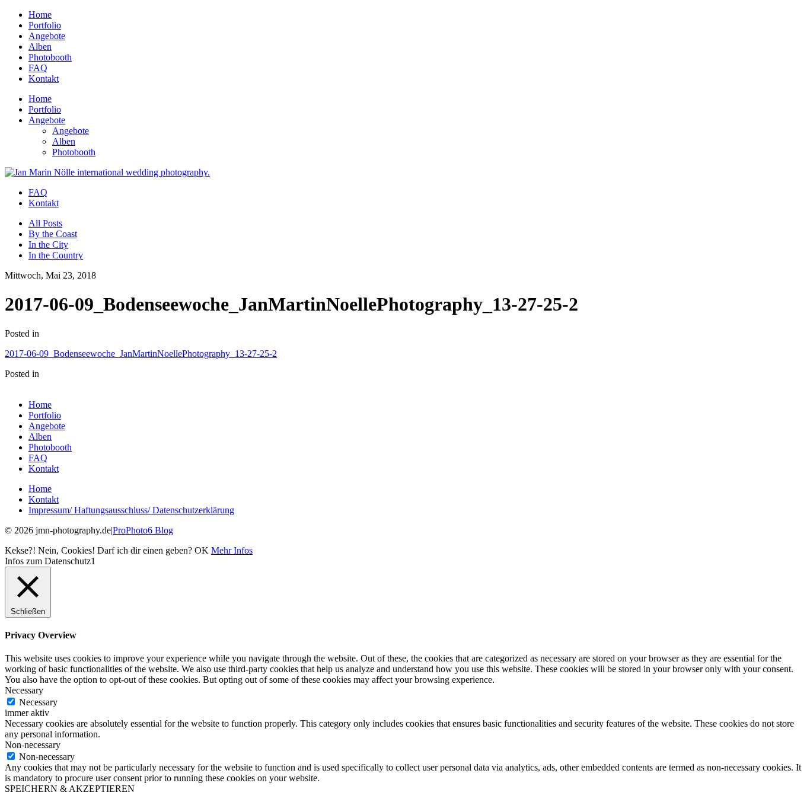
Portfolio (44, 25)
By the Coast (52, 234)
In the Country (55, 255)
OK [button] (201, 550)
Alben (40, 46)
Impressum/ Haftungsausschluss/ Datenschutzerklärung (131, 510)
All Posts (45, 223)
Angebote (46, 36)
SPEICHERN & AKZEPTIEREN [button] (70, 789)
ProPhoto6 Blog (143, 530)
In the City (48, 244)
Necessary (38, 702)
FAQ (37, 68)
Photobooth (50, 57)
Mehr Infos (232, 550)
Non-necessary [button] (32, 745)
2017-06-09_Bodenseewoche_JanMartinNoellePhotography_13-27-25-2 (141, 354)
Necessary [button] (24, 690)
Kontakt (43, 78)
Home (40, 14)
